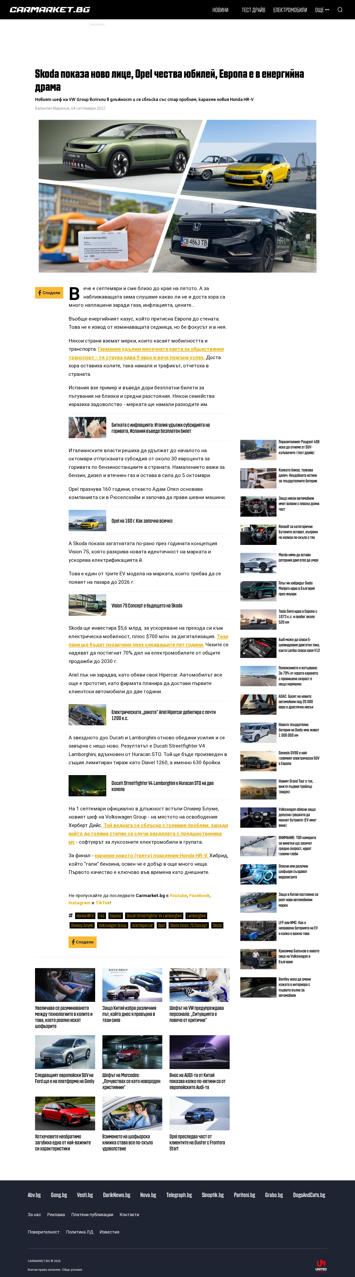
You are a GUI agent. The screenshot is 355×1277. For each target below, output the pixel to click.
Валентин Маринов (52, 108)
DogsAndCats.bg (309, 1194)
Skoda (217, 925)
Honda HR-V (85, 915)
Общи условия (72, 1269)
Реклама (56, 1214)
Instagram (80, 903)
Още (319, 9)
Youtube (178, 895)
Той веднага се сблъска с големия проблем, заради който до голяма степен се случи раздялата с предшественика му (148, 833)
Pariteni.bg (244, 1194)
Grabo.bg (274, 1194)
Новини (220, 9)
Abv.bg (34, 1194)
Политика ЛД (79, 1231)
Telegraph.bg (179, 1194)
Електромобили (290, 9)
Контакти (129, 1214)
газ (102, 915)
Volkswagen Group (113, 925)
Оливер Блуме (82, 925)
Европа (115, 915)
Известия (109, 1231)
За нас (34, 1214)
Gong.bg (59, 1194)
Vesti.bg (85, 1194)
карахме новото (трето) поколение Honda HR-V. (152, 855)
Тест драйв (253, 9)
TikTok (102, 903)
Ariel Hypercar (142, 925)
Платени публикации (92, 1214)
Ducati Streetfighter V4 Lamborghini (154, 915)
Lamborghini (196, 915)
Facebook (199, 895)
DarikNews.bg (116, 1194)
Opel (161, 925)
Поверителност (44, 1231)
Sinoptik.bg (213, 1194)
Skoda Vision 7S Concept (188, 925)
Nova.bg (148, 1194)
